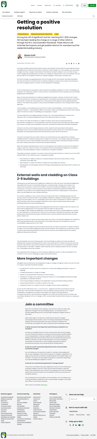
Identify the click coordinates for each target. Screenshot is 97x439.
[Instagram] (83, 425)
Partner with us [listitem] (37, 419)
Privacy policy (85, 435)
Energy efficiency (23, 34)
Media (88, 414)
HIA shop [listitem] (3, 411)
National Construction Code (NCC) (41, 34)
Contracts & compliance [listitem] (4, 403)
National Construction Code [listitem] (7, 419)
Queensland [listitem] (53, 410)
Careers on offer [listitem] (22, 413)
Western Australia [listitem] (54, 417)
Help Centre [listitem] (37, 397)
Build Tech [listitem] (4, 401)
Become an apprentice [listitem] (24, 397)
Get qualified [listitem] (21, 406)
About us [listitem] (35, 413)
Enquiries (71, 414)
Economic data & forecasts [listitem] (6, 409)
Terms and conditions (72, 435)
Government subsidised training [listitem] (24, 423)
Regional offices (80, 414)
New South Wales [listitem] (54, 404)
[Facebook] (74, 425)
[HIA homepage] (4, 7)
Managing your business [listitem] (8, 417)
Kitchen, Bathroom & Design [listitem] (39, 416)
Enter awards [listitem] (37, 402)
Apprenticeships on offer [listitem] (23, 400)
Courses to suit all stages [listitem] (22, 416)
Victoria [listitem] (51, 415)
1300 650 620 (69, 5)
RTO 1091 (92, 435)
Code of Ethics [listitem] (37, 410)
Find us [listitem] (35, 401)
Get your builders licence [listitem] (22, 403)
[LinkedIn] (76, 425)
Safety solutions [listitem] (5, 422)
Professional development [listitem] (21, 410)
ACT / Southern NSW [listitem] (55, 397)
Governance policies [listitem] (39, 411)
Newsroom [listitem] (36, 404)
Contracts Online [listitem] (6, 406)
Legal (56, 34)
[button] (6, 12)
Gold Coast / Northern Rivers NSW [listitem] (56, 400)
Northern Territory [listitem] (54, 408)
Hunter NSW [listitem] (53, 402)
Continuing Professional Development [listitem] (24, 419)
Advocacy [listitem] (36, 408)
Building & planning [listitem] (6, 399)
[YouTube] (80, 425)
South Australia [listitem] (53, 411)
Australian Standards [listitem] (7, 397)
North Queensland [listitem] (54, 406)
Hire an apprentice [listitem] (6, 413)
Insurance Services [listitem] (6, 415)
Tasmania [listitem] (52, 413)
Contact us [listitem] (36, 399)
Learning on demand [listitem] (23, 408)
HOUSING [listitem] (36, 406)
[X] (70, 425)
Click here (44, 385)
